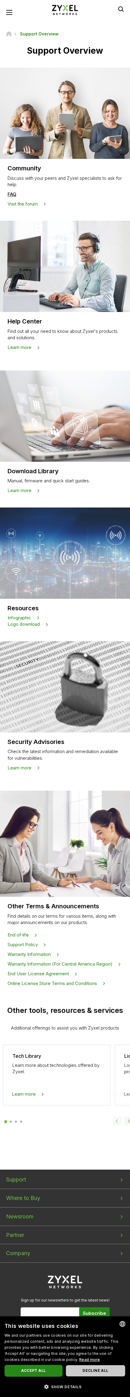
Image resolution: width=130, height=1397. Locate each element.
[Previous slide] (117, 1121)
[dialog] (65, 1356)
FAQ (12, 194)
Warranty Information (29, 954)
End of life (18, 935)
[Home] (9, 33)
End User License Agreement (38, 974)
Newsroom (20, 1216)
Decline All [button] (95, 1370)
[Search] (120, 9)
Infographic (19, 618)
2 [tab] (11, 1122)
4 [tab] (21, 1122)
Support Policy (23, 944)
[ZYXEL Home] (65, 9)
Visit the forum (23, 204)
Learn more (19, 347)
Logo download (24, 624)
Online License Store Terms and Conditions (52, 983)
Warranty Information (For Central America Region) (60, 964)
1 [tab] (6, 1122)
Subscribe (94, 1313)
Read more (89, 1359)
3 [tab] (16, 1122)
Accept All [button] (33, 1370)
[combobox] (122, 1324)
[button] (65, 1386)
